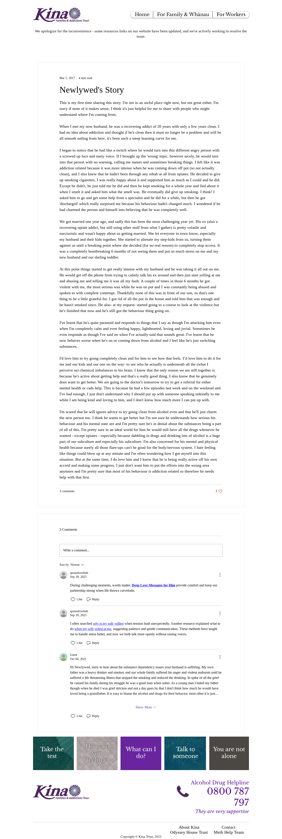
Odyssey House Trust (189, 832)
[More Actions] (220, 575)
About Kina (189, 827)
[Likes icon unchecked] (73, 599)
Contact (229, 827)
